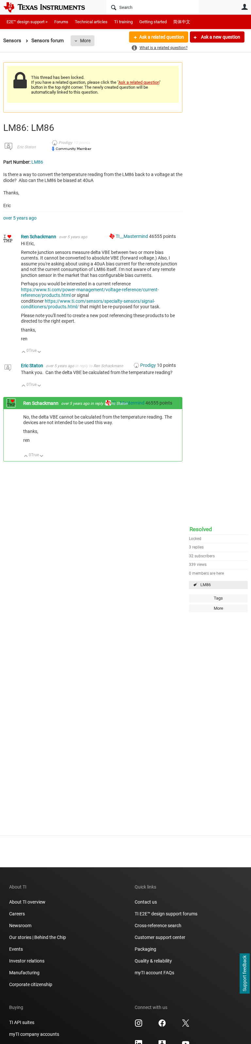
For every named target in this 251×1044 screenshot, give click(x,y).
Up (23, 352)
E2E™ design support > (27, 21)
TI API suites (21, 1022)
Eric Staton (26, 147)
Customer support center (160, 937)
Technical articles (91, 21)
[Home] (49, 7)
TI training (123, 21)
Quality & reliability (153, 960)
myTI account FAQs (154, 972)
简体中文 (181, 21)
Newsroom (20, 925)
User (244, 7)
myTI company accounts (34, 1034)
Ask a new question (220, 37)
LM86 (205, 584)
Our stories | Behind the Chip (37, 937)
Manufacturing (24, 972)
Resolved (201, 529)
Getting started (153, 21)
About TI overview (27, 902)
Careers (17, 913)
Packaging (145, 949)
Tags (218, 598)
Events (16, 949)
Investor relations (26, 960)
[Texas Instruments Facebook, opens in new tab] (162, 1025)
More (85, 40)
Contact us (146, 902)
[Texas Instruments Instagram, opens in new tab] (138, 1025)
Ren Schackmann (39, 236)
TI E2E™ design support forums (166, 913)
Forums (61, 21)
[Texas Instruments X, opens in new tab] (186, 1025)
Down (39, 352)
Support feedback (244, 974)
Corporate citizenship (30, 984)
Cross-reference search (158, 925)
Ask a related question (161, 37)
